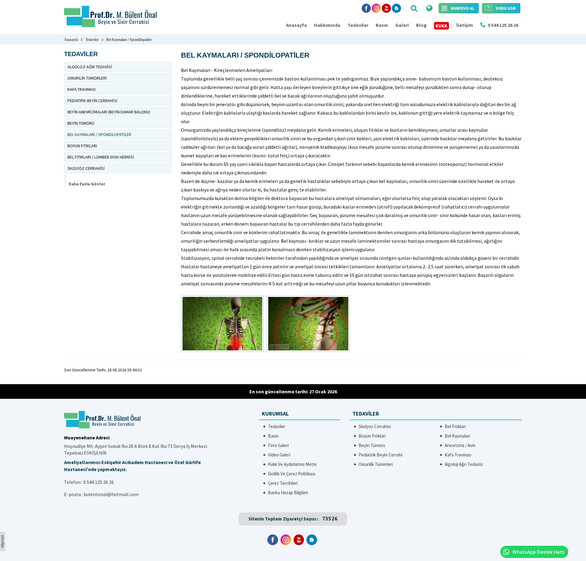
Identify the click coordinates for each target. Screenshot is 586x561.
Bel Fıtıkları (455, 426)
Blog (421, 25)
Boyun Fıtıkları (372, 436)
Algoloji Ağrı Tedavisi (464, 464)
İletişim (464, 25)
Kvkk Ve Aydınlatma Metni (292, 464)
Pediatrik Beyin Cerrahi (380, 455)
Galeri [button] (402, 25)
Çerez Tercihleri (283, 483)
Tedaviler (358, 25)
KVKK (441, 26)
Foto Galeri (278, 445)
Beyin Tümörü (372, 445)
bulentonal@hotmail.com (111, 494)
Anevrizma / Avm (460, 445)
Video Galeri (279, 455)
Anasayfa (296, 25)
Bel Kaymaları (457, 436)
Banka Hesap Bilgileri (288, 492)
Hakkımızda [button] (327, 25)
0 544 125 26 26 (98, 482)
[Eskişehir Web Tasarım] (2, 549)
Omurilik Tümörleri (376, 464)
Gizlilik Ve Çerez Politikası (291, 474)
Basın (382, 25)
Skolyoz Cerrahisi (375, 426)
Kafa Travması (458, 455)
